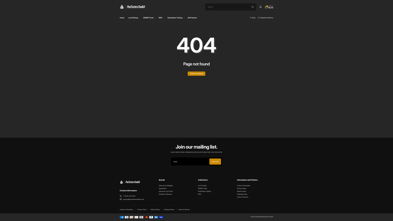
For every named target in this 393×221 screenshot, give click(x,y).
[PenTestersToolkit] (130, 185)
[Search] (253, 7)
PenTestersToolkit (259, 216)
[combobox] (230, 7)
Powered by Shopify (268, 216)
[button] (269, 6)
